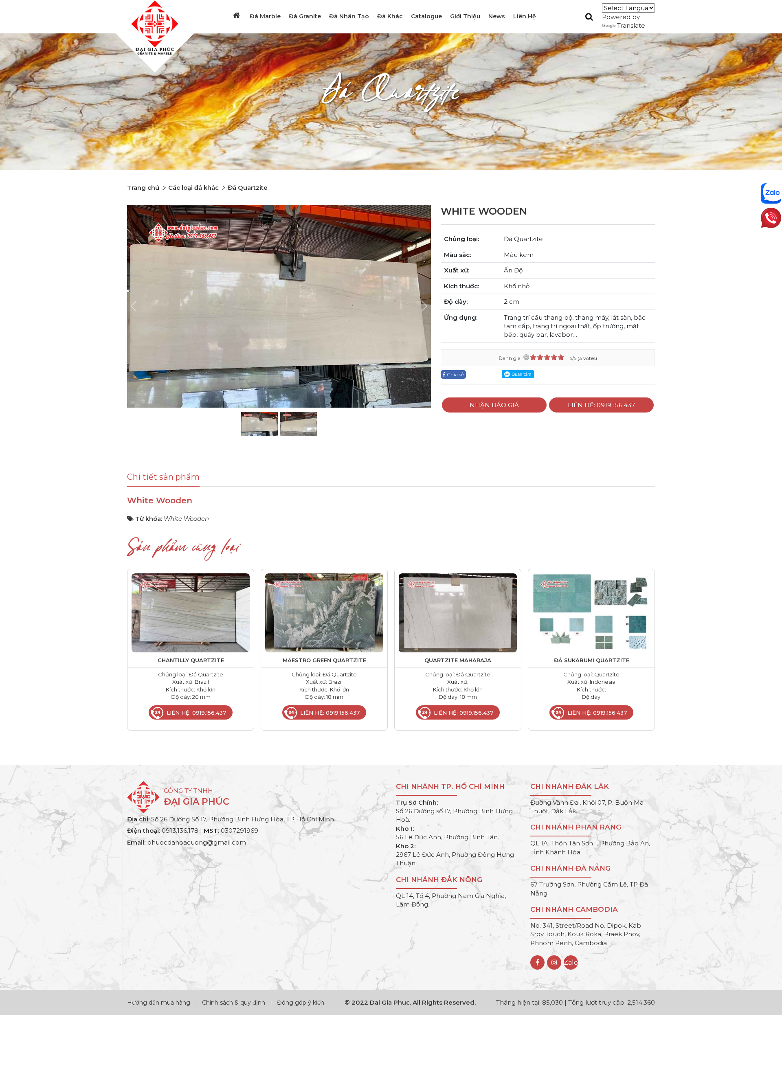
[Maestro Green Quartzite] (324, 612)
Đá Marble (265, 16)
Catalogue (426, 16)
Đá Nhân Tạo (349, 16)
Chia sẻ (455, 374)
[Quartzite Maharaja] (458, 612)
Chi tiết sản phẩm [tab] (163, 477)
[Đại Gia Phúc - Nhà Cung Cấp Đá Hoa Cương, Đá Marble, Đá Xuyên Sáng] (152, 27)
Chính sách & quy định (233, 1002)
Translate (631, 25)
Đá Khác (390, 16)
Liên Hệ (524, 16)
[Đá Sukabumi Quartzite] (591, 612)
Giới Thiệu (465, 16)
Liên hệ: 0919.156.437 (601, 405)
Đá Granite (305, 16)
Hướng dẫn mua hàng (159, 1002)
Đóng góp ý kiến (300, 1002)
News (496, 16)
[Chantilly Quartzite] (191, 612)
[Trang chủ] (237, 15)
